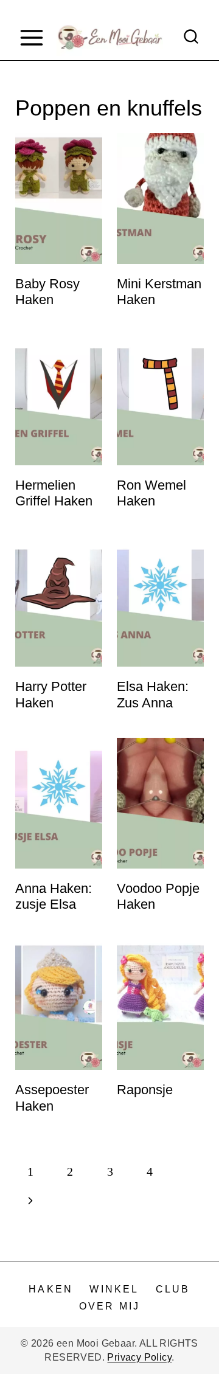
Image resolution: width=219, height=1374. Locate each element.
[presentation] (58, 198)
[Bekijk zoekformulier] (191, 37)
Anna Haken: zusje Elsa (53, 896)
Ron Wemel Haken (151, 492)
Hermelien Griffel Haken (53, 492)
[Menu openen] (31, 37)
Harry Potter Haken (50, 694)
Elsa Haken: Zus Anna (153, 694)
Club (173, 1289)
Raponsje (145, 1089)
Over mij (110, 1306)
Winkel (114, 1289)
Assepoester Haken (52, 1097)
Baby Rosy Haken (47, 291)
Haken (51, 1289)
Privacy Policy (139, 1357)
